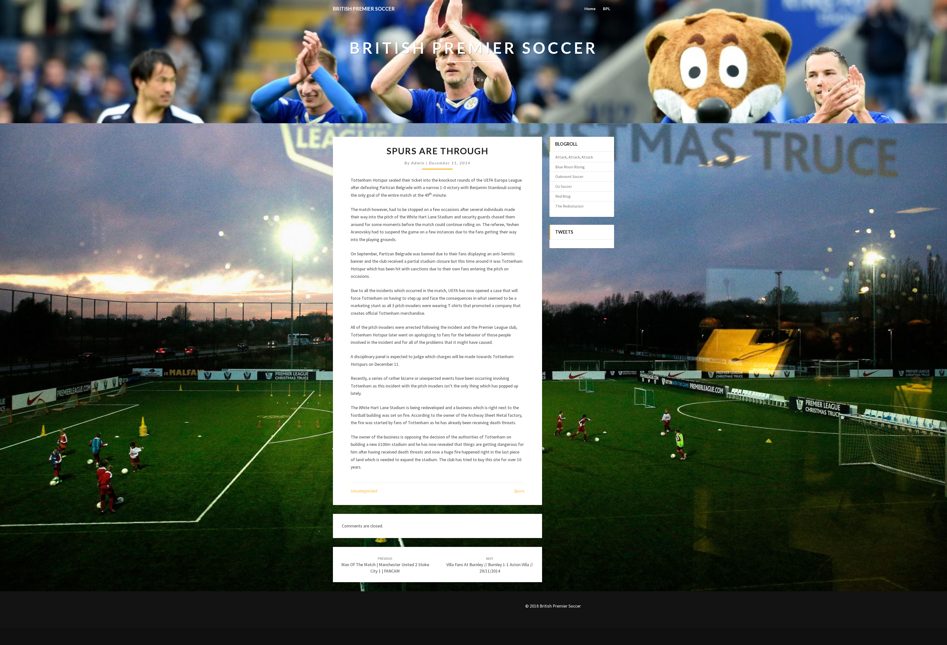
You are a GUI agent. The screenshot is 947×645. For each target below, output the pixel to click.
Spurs (519, 491)
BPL (606, 8)
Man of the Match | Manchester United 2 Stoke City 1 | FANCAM (385, 565)
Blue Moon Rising (570, 166)
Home (590, 8)
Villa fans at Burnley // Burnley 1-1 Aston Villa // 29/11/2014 (489, 565)
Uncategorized (364, 491)
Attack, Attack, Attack (574, 157)
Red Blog (563, 196)
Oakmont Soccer (569, 176)
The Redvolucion (569, 206)
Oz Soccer (563, 186)
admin (418, 162)
